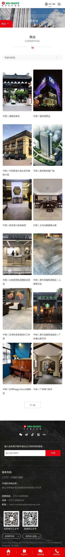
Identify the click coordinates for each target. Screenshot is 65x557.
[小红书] (38, 434)
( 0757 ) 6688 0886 (12, 477)
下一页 (32, 405)
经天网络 (15, 546)
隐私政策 (58, 543)
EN (54, 4)
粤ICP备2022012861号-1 (36, 543)
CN (50, 4)
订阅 (53, 453)
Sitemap (50, 543)
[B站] (44, 434)
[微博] (26, 434)
